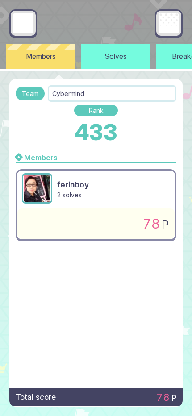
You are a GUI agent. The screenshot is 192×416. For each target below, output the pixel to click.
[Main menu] (168, 23)
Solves (116, 56)
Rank (96, 110)
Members (41, 56)
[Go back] (23, 23)
